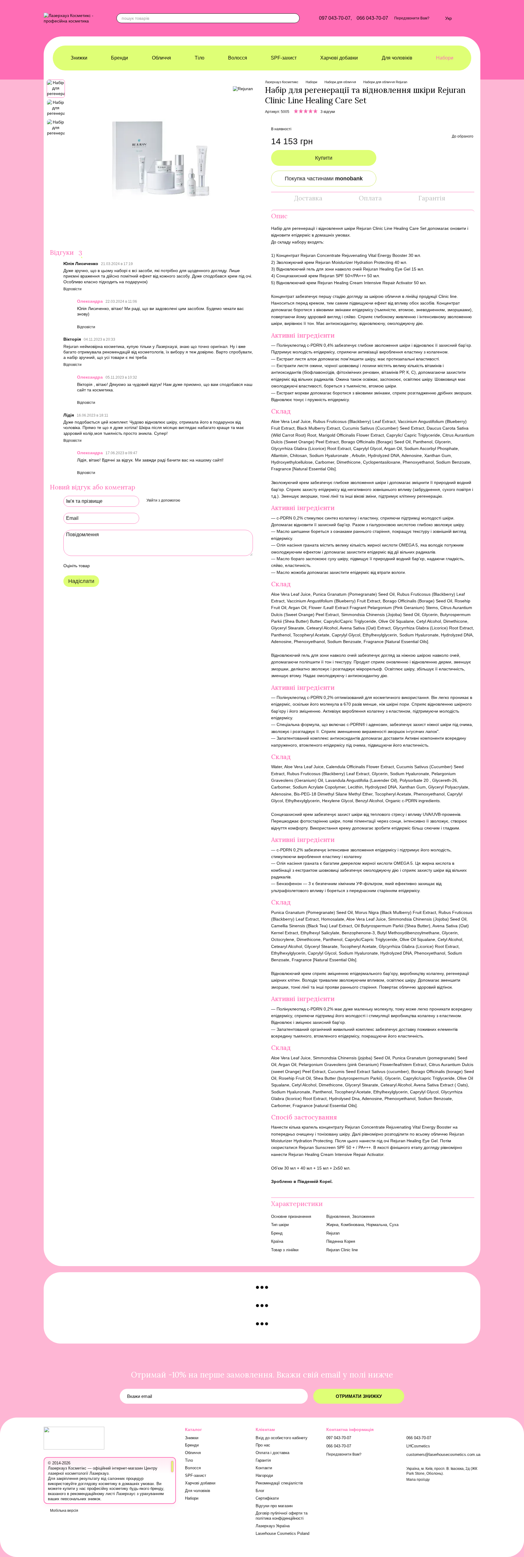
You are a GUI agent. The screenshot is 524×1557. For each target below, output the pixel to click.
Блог (260, 1490)
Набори (444, 57)
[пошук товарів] (295, 18)
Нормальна (376, 1224)
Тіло (199, 57)
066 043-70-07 (372, 18)
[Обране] (437, 18)
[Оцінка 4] (129, 566)
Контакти (264, 1468)
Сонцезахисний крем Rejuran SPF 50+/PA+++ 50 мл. (328, 275)
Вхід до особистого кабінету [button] (281, 1438)
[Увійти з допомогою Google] (196, 500)
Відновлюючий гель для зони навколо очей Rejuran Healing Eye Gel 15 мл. (350, 269)
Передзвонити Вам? (411, 18)
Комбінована (352, 1224)
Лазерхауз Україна (273, 1526)
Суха (393, 1224)
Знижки (79, 57)
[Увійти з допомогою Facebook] (186, 500)
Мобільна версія (63, 1510)
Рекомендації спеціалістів (279, 1483)
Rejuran (333, 1233)
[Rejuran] (242, 88)
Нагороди (264, 1475)
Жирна (332, 1224)
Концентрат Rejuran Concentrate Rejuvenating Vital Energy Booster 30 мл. (348, 255)
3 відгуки (328, 112)
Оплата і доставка (272, 1452)
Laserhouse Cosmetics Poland (282, 1533)
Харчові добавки (339, 57)
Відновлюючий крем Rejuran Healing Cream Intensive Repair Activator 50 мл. (351, 282)
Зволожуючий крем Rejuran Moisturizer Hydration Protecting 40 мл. (341, 262)
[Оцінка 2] (109, 566)
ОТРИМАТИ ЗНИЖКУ (359, 1396)
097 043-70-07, (335, 18)
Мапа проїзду (418, 1479)
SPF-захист (284, 57)
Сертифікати (267, 1498)
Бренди (119, 57)
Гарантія (263, 1460)
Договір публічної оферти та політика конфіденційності (281, 1516)
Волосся (237, 57)
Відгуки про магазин (274, 1506)
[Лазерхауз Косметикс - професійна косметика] (74, 1438)
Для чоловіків (397, 57)
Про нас (263, 1445)
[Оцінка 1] (100, 566)
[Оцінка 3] (119, 566)
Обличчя (161, 57)
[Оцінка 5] (138, 566)
